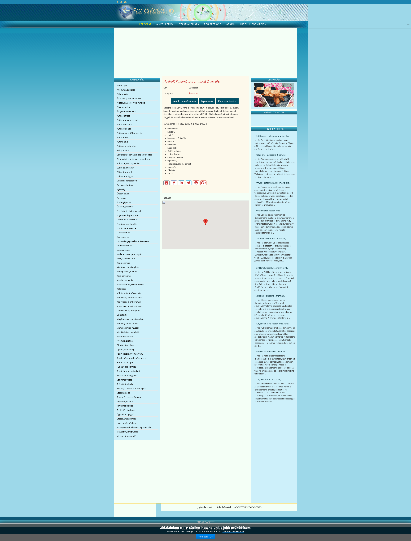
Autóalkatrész (123, 115)
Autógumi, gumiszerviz (127, 120)
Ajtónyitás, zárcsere (126, 89)
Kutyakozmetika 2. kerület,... (269, 379)
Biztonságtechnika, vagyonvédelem (133, 159)
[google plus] (125, 2)
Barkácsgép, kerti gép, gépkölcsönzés (134, 154)
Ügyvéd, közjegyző (125, 414)
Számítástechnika (125, 384)
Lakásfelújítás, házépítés (128, 310)
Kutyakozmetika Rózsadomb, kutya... (273, 323)
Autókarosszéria (124, 124)
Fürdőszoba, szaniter (127, 228)
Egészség (121, 189)
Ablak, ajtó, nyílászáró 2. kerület (270, 154)
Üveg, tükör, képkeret (127, 423)
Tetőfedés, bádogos (126, 410)
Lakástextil (122, 314)
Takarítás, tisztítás (125, 401)
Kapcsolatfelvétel (227, 101)
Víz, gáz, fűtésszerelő (126, 436)
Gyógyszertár (123, 236)
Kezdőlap (145, 24)
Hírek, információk (253, 24)
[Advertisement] (205, 52)
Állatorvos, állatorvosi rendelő (131, 102)
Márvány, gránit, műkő (127, 323)
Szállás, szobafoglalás (127, 375)
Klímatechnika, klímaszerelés (130, 284)
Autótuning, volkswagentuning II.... (272, 135)
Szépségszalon (124, 392)
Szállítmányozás (124, 379)
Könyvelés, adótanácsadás (129, 297)
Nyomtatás (207, 101)
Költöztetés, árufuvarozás (129, 293)
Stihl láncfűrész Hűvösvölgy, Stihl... (272, 267)
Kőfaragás (121, 288)
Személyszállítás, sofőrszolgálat (131, 388)
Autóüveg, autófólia (126, 146)
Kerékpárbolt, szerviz (127, 271)
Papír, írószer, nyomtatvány (130, 353)
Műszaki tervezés (125, 336)
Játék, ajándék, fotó (126, 258)
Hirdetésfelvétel (223, 507)
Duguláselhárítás (125, 185)
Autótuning (122, 141)
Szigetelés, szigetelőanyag (129, 397)
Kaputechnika (123, 262)
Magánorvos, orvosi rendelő (130, 319)
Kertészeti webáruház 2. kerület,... (271, 238)
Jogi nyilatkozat (204, 507)
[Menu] (407, 24)
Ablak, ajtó (122, 85)
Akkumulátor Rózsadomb (268, 210)
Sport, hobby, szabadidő (128, 371)
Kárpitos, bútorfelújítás (128, 267)
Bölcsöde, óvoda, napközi (129, 163)
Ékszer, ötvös (123, 193)
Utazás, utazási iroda (126, 418)
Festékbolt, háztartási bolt (129, 211)
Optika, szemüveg (125, 349)
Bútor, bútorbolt (124, 172)
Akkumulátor (123, 94)
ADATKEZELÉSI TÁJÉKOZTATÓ (248, 507)
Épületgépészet (124, 202)
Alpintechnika (123, 107)
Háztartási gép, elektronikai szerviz (133, 241)
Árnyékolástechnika (126, 111)
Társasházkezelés (125, 405)
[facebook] (117, 2)
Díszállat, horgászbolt (127, 180)
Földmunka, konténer (127, 219)
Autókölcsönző (124, 128)
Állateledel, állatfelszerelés (129, 98)
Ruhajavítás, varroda (126, 366)
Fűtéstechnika (123, 232)
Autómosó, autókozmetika (129, 133)
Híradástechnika (124, 245)
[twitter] (121, 2)
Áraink (231, 24)
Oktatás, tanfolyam (126, 345)
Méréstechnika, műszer (128, 327)
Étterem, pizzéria (125, 206)
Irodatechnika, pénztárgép (129, 254)
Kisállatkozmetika (125, 280)
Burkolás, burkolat (125, 167)
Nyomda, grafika (125, 340)
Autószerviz (122, 137)
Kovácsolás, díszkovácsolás (129, 306)
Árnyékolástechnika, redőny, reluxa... (273, 182)
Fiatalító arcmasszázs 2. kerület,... (271, 351)
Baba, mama (123, 150)
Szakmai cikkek (189, 24)
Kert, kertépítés (124, 275)
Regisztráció (213, 24)
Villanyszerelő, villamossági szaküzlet (134, 427)
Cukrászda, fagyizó (125, 176)
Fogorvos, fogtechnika (127, 215)
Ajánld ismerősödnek (184, 101)
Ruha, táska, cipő (125, 362)
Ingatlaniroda (123, 249)
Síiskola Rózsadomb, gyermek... (270, 295)
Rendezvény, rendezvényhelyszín (132, 358)
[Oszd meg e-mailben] (166, 182)
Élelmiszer (121, 198)
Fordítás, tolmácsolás (127, 223)
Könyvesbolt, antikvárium (129, 301)
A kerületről (165, 24)
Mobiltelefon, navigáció (128, 332)
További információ (233, 531)
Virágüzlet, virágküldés (127, 431)
